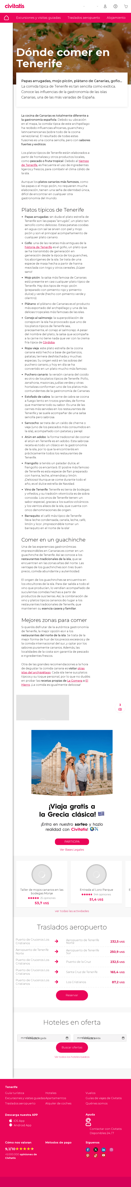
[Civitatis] (12, 1181)
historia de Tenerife (38, 247)
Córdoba (49, 342)
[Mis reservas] (105, 6)
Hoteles (50, 1093)
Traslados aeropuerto (84, 18)
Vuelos (90, 1093)
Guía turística (6, 18)
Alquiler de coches (58, 1103)
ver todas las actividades (72, 911)
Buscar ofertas (72, 1047)
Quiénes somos (96, 1103)
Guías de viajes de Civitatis (104, 1098)
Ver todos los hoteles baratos (72, 1057)
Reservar (72, 995)
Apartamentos (55, 1098)
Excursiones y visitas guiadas (38, 18)
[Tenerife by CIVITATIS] (16, 6)
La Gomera (74, 680)
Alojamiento (116, 18)
